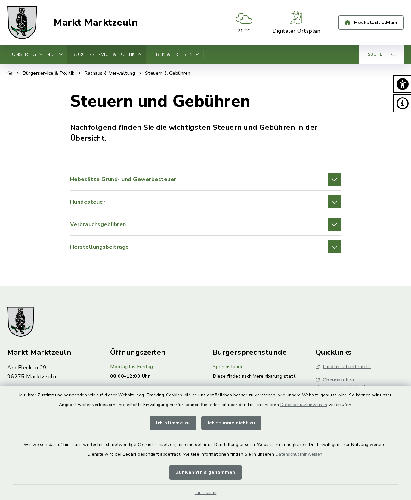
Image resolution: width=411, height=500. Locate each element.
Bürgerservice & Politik (49, 73)
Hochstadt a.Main (375, 22)
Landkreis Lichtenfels (347, 366)
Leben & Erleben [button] (172, 54)
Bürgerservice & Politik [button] (103, 54)
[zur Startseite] (22, 22)
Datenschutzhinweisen (303, 405)
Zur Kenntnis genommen (205, 472)
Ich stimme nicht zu (231, 423)
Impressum (206, 492)
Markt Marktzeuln (96, 22)
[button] (402, 84)
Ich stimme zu (173, 423)
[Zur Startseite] (10, 73)
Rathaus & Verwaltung (109, 73)
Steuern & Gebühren (167, 73)
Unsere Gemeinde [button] (34, 54)
